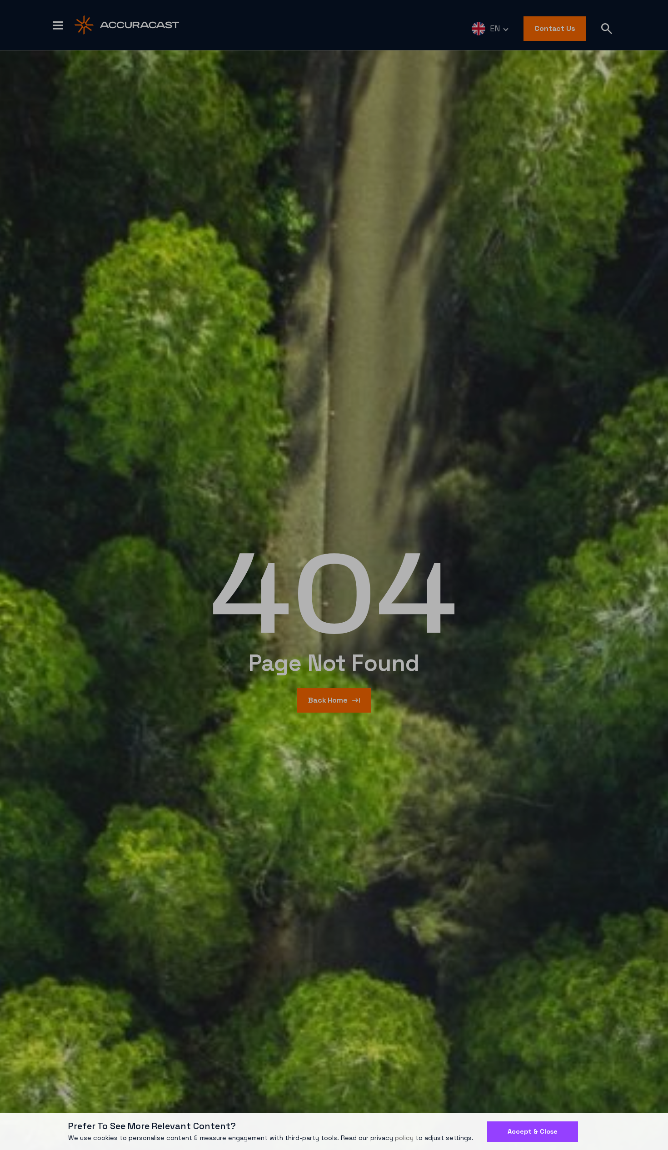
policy (404, 1138)
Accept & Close (533, 1131)
